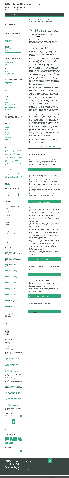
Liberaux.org (7, 61)
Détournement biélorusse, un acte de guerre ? (12, 372)
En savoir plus (52, 477)
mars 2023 (7, 127)
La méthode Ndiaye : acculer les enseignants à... (13, 350)
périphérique (49, 146)
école (19, 437)
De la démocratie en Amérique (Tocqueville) (11, 41)
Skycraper (7, 64)
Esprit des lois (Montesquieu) (11, 38)
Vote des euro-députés (9, 101)
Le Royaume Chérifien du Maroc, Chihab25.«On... (13, 178)
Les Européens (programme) (11, 104)
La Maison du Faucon (9, 88)
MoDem (7, 440)
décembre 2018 (8, 137)
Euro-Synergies (11, 151)
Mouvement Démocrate (10, 48)
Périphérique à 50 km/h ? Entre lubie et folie (13, 399)
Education (8, 215)
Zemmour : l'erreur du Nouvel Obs (35, 19)
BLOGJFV (18, 156)
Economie (8, 213)
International (8, 222)
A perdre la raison (8, 83)
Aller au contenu (4, 1)
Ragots (7, 235)
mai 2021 (7, 129)
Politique (8, 231)
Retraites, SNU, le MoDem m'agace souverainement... (12, 357)
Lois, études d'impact (9, 73)
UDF (11, 440)
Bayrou (10, 442)
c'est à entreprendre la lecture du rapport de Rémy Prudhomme (44, 138)
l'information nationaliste (15, 154)
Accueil (8, 15)
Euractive (7, 102)
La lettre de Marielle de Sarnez (11, 107)
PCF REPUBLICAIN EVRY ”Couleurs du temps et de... (13, 171)
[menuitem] (8, 14)
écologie (7, 211)
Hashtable (7, 87)
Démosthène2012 (8, 90)
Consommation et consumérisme (12, 206)
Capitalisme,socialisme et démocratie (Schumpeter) (12, 36)
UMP (6, 442)
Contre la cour (8, 109)
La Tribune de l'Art (9, 62)
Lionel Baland (10, 158)
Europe (7, 217)
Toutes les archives (9, 142)
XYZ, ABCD (11, 161)
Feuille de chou (8, 92)
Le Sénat (6, 71)
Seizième (8, 240)
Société (7, 242)
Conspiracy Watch (8, 50)
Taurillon (7, 106)
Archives (15, 15)
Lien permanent (33, 146)
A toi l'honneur (8, 85)
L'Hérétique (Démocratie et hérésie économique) (23, 5)
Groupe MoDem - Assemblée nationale (13, 52)
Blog (7, 204)
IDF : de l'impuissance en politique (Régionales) (12, 365)
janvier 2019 (7, 136)
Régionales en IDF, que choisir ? (13, 386)
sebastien (35, 312)
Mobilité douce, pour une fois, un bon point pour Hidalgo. (41, 21)
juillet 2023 (7, 126)
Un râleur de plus (8, 82)
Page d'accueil (46, 19)
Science (7, 238)
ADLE (6, 99)
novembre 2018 (8, 139)
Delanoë (14, 437)
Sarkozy (7, 437)
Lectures (8, 226)
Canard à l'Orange (8, 28)
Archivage (14, 252)
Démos (6, 27)
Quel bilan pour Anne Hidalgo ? (13, 392)
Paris (7, 229)
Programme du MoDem (11, 233)
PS (10, 437)
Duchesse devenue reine (10, 156)
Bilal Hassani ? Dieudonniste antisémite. (12, 406)
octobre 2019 (7, 131)
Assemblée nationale (9, 74)
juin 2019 (7, 132)
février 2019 (7, 134)
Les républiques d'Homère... (10, 163)
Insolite (7, 220)
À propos (22, 15)
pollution (55, 146)
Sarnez (15, 440)
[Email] (13, 421)
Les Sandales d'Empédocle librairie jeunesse (13, 167)
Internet (7, 224)
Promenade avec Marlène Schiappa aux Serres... (11, 379)
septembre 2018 (8, 140)
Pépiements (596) (8, 173)
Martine (7, 252)
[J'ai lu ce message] (67, 477)
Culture (7, 208)
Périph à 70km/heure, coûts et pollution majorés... (43, 32)
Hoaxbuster (7, 53)
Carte (6, 323)
